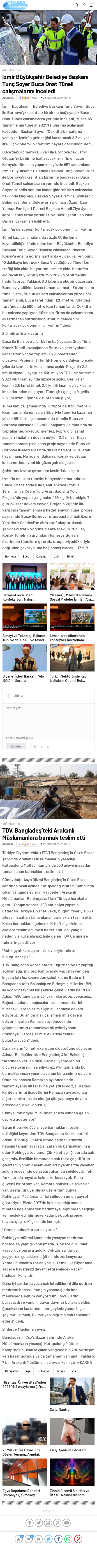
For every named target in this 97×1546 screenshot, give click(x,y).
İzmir (56, 556)
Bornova (10, 556)
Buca (26, 556)
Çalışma (41, 556)
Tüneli (70, 556)
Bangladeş (11, 1371)
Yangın (60, 1371)
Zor (74, 1371)
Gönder (16, 746)
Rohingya (43, 1371)
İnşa (28, 1371)
